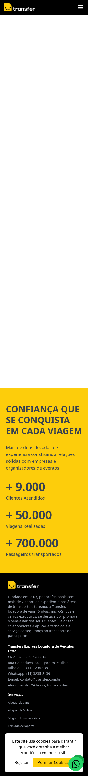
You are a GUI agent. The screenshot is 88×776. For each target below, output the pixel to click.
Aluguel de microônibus (24, 718)
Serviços (15, 694)
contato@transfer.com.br (40, 679)
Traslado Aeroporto (21, 726)
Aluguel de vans (18, 703)
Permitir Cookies (53, 762)
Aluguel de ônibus (20, 710)
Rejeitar (22, 762)
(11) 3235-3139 (38, 673)
